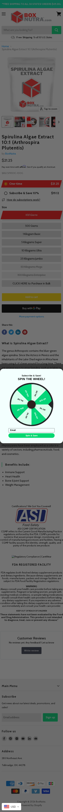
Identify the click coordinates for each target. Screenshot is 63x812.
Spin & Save (32, 435)
